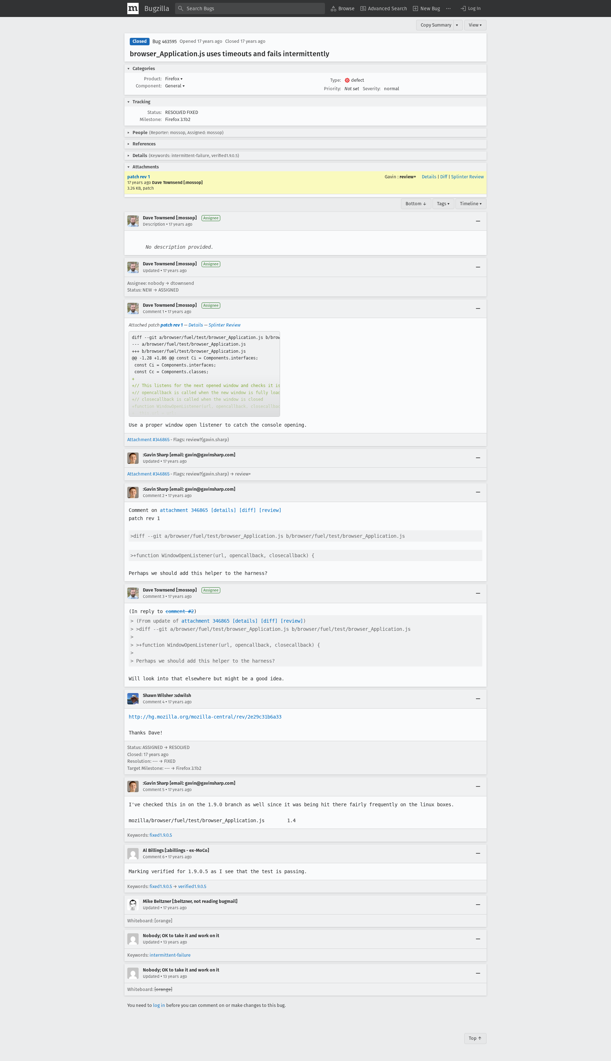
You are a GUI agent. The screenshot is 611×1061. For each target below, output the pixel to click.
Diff (443, 176)
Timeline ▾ (471, 203)
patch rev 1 (138, 176)
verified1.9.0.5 (192, 886)
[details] (223, 510)
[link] (204, 374)
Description (154, 224)
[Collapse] (478, 221)
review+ (408, 176)
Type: (335, 80)
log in (159, 1005)
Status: (154, 112)
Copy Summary (436, 25)
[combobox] (250, 8)
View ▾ (475, 25)
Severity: (371, 88)
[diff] (247, 510)
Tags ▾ (443, 203)
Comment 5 (153, 789)
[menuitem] (342, 8)
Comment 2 (153, 495)
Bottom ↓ (416, 203)
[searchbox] (250, 8)
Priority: (332, 88)
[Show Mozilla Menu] (133, 8)
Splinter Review (467, 176)
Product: (153, 78)
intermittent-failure (170, 955)
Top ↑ (475, 1038)
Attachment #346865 (148, 439)
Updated (151, 270)
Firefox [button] (174, 78)
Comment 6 (153, 856)
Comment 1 (153, 311)
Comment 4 (153, 701)
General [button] (175, 85)
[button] (470, 8)
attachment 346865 (184, 510)
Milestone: (151, 119)
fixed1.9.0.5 (161, 835)
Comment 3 (153, 596)
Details (429, 176)
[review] (270, 510)
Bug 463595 (164, 42)
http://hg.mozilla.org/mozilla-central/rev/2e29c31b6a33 (205, 717)
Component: (149, 85)
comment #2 (179, 611)
